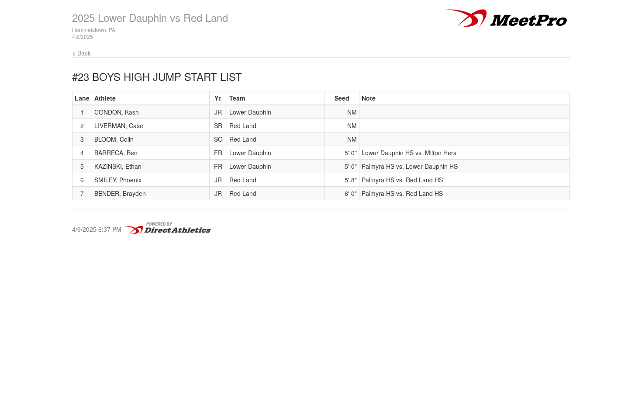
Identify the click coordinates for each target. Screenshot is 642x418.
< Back (81, 53)
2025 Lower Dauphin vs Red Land (150, 17)
